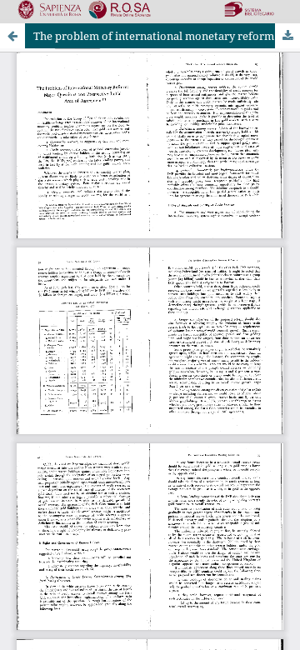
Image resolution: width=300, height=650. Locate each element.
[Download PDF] (287, 35)
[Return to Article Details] (12, 35)
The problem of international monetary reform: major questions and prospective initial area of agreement (166, 35)
